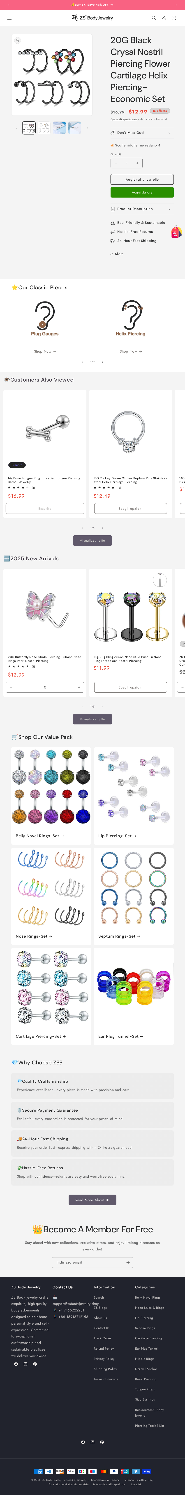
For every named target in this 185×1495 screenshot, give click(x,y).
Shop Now (42, 351)
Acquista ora (142, 192)
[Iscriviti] (128, 1262)
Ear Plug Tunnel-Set (118, 1036)
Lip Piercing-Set (115, 836)
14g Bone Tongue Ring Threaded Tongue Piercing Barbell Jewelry (44, 480)
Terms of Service (106, 1379)
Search (99, 1297)
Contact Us (102, 1328)
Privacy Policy (104, 1358)
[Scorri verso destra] (87, 128)
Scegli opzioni (131, 508)
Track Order (102, 1338)
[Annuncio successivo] (176, 5)
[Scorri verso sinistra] (16, 128)
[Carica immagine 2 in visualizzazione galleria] (44, 127)
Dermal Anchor (146, 1369)
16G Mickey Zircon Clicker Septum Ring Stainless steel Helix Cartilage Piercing (130, 480)
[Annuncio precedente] (9, 5)
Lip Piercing (144, 1318)
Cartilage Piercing (148, 1338)
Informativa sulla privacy (139, 1480)
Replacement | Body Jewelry (149, 1413)
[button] (9, 18)
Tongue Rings (145, 1389)
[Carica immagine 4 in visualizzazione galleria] (74, 127)
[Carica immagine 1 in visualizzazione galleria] (28, 127)
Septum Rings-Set (117, 936)
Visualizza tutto (92, 540)
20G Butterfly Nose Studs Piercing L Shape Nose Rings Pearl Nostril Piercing (44, 659)
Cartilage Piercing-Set (38, 1036)
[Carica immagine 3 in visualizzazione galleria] (59, 127)
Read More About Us (92, 1200)
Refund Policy (104, 1348)
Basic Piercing (145, 1379)
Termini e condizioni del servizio (68, 1484)
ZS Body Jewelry (52, 1480)
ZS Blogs (100, 1307)
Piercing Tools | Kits (150, 1425)
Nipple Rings (144, 1358)
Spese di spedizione (124, 119)
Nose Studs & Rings (149, 1307)
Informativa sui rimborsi (105, 1480)
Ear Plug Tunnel (146, 1348)
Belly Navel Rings (147, 1297)
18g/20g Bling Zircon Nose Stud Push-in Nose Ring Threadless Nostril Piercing (128, 659)
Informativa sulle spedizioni (110, 1484)
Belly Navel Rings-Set (37, 836)
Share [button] (119, 254)
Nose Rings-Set (31, 936)
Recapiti (136, 1484)
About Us (100, 1318)
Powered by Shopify (75, 1480)
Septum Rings (145, 1328)
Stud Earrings (145, 1399)
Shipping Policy (105, 1369)
